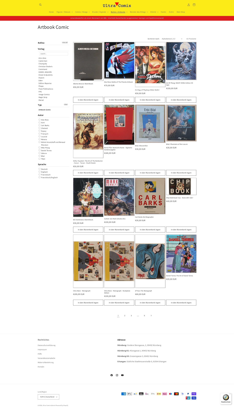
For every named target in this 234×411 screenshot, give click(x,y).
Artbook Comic (45, 110)
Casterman (43, 61)
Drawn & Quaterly (46, 75)
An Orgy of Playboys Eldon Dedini (147, 90)
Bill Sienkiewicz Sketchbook (83, 220)
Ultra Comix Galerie (49, 405)
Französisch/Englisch (49, 177)
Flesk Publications (46, 89)
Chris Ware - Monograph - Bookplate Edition (117, 292)
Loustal (44, 136)
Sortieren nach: (153, 39)
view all (65, 42)
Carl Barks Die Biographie (144, 217)
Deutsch (44, 169)
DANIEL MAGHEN (45, 72)
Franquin (44, 134)
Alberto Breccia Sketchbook (83, 84)
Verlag (41, 48)
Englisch (44, 172)
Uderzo (44, 153)
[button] (40, 4)
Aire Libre (42, 58)
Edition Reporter (45, 83)
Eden (41, 80)
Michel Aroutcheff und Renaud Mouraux (53, 143)
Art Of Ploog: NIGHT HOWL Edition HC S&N (179, 84)
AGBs (40, 354)
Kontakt (41, 367)
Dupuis (41, 78)
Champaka (43, 64)
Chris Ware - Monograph (81, 291)
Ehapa (41, 86)
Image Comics (44, 94)
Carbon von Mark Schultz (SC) (115, 219)
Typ (40, 104)
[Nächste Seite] (151, 315)
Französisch (45, 175)
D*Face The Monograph (143, 291)
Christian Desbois (45, 66)
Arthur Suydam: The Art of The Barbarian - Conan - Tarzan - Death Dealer (88, 162)
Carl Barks (45, 125)
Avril (43, 122)
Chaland (44, 128)
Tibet (43, 159)
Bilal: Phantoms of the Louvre (177, 144)
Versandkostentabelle (46, 358)
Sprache (42, 164)
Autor (41, 115)
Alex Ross (45, 120)
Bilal (43, 156)
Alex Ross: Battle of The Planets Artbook (118, 82)
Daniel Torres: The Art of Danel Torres (179, 276)
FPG (40, 92)
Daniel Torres (46, 150)
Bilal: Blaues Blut (141, 146)
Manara (44, 139)
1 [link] (118, 315)
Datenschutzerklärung (46, 345)
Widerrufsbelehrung (46, 362)
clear (66, 104)
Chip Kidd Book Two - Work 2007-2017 (179, 198)
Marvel (41, 100)
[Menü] (230, 394)
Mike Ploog (45, 148)
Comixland (43, 69)
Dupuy (43, 131)
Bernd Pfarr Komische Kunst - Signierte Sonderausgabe (118, 149)
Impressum (42, 349)
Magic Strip (43, 97)
